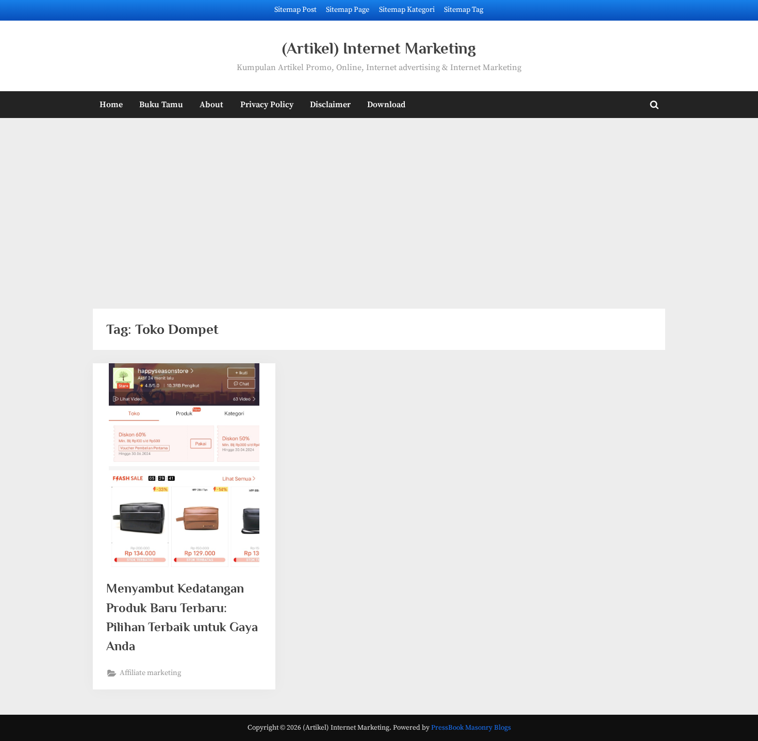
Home (111, 104)
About (211, 104)
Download (386, 104)
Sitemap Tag (463, 9)
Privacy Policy (266, 104)
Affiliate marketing (150, 673)
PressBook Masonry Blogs (471, 727)
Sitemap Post (295, 9)
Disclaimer (330, 104)
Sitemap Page (347, 9)
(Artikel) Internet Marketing (379, 48)
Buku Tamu (161, 104)
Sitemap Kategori (407, 9)
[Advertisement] (379, 206)
